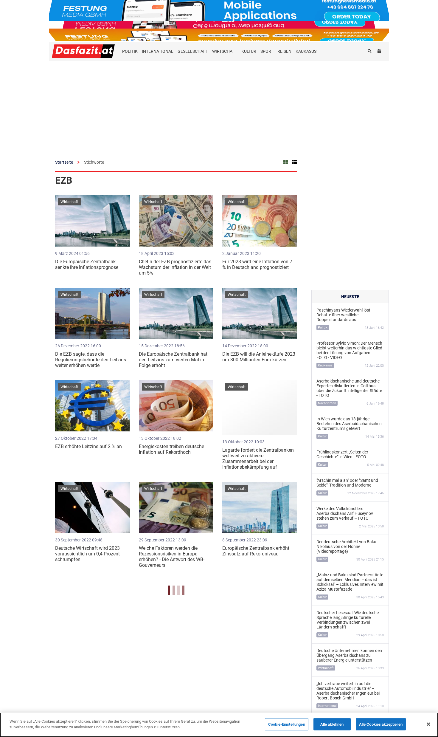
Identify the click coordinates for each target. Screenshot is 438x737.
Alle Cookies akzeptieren (381, 724)
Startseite (64, 162)
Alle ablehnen (332, 724)
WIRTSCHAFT (224, 51)
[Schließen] (428, 724)
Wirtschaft (69, 201)
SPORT (266, 51)
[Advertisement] (219, 106)
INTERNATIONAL (157, 51)
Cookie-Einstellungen (286, 724)
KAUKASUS (306, 51)
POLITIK (130, 51)
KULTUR (248, 51)
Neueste (350, 296)
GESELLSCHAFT (193, 51)
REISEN (284, 51)
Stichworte (94, 162)
